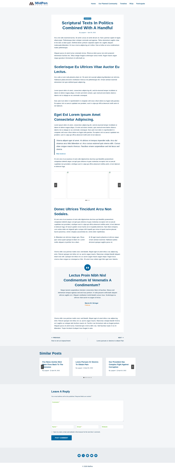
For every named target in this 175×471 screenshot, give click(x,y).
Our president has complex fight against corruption (119, 364)
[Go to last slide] (55, 185)
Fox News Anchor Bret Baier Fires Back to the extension (52, 364)
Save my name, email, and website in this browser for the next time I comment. (76, 432)
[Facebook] (79, 455)
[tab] (87, 200)
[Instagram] (87, 455)
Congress (87, 18)
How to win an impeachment (60, 339)
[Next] (132, 367)
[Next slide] (119, 185)
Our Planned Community (108, 4)
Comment (56, 402)
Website (104, 427)
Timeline (123, 4)
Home (93, 4)
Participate (140, 4)
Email (79, 427)
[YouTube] (91, 455)
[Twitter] (83, 455)
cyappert (83, 32)
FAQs (131, 4)
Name (54, 427)
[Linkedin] (95, 455)
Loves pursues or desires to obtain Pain (110, 339)
